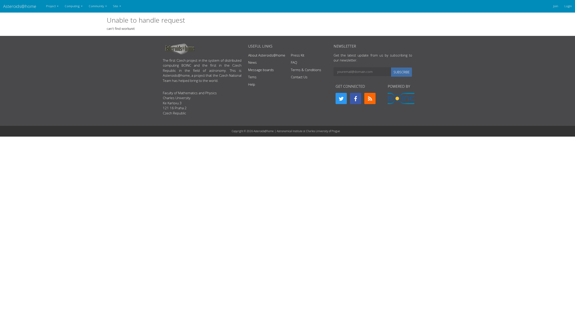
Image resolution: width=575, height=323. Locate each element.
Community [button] (97, 6)
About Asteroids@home (266, 55)
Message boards (261, 70)
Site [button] (116, 6)
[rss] (370, 98)
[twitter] (341, 98)
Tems (252, 77)
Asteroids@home (19, 6)
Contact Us (299, 77)
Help (251, 84)
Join (555, 6)
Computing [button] (72, 6)
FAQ (294, 62)
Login (568, 6)
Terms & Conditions (306, 70)
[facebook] (355, 98)
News (252, 62)
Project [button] (51, 6)
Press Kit (297, 55)
